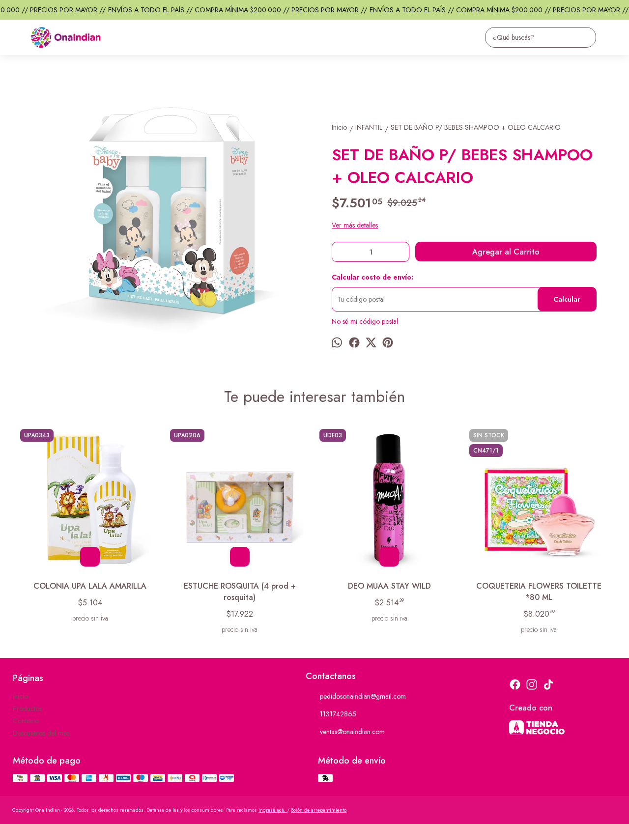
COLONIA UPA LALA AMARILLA (89, 586)
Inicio (20, 696)
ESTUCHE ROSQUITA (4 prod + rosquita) (240, 591)
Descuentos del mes (41, 733)
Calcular (566, 299)
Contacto (26, 721)
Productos (27, 708)
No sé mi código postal (365, 321)
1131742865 (338, 714)
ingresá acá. (272, 810)
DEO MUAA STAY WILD (389, 586)
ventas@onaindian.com (352, 732)
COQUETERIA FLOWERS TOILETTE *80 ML (538, 591)
